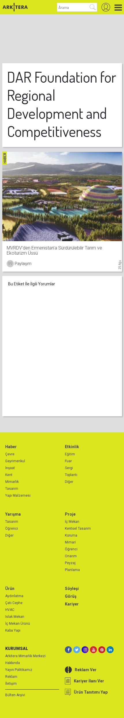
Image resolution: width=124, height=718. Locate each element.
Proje (70, 514)
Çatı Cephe (13, 603)
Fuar (68, 461)
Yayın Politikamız (18, 670)
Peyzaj (70, 563)
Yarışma (13, 514)
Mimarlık (12, 482)
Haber (11, 446)
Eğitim (70, 454)
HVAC (9, 610)
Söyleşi (72, 588)
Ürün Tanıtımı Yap (91, 692)
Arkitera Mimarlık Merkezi (25, 656)
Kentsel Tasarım (78, 529)
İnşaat (10, 468)
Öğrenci (11, 529)
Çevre (9, 454)
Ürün (9, 588)
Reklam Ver (86, 669)
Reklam (11, 677)
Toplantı (71, 475)
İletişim (11, 684)
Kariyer (72, 604)
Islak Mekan (14, 617)
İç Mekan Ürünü (17, 624)
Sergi (69, 468)
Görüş (70, 596)
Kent (8, 475)
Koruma (71, 535)
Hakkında (12, 663)
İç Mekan (72, 522)
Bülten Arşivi (15, 695)
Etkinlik (72, 446)
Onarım (71, 556)
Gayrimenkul (15, 461)
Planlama (72, 570)
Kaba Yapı (12, 630)
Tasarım (11, 489)
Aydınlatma (14, 596)
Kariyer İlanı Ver (89, 681)
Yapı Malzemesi (18, 495)
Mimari (70, 542)
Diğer (69, 482)
